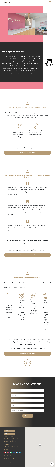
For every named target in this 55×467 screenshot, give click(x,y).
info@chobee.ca (9, 434)
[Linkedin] (20, 452)
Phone (13, 405)
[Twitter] (17, 452)
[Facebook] (14, 452)
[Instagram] (8, 452)
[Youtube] (5, 452)
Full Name (14, 390)
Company (14, 395)
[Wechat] (11, 452)
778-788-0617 (9, 431)
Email (13, 400)
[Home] (7, 3)
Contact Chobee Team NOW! (27, 152)
